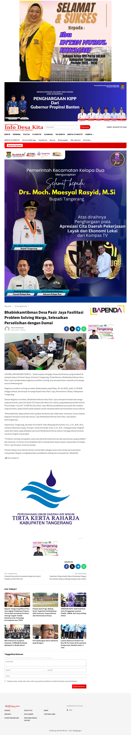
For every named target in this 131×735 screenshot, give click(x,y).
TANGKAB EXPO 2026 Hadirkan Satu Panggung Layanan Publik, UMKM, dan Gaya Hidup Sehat (73, 612)
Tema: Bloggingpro (75, 731)
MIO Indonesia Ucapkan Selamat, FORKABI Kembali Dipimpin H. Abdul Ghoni (15, 642)
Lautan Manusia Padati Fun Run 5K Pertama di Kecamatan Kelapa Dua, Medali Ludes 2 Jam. (73, 644)
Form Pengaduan (11, 718)
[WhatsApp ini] (83, 328)
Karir (46, 710)
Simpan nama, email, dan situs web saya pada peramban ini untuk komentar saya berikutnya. (42, 681)
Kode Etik (28, 710)
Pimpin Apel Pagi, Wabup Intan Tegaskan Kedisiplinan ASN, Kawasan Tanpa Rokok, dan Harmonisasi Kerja (45, 612)
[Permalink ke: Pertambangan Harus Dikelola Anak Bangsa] (45, 632)
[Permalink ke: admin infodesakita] (7, 328)
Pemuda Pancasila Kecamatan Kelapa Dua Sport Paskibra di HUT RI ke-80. (22, 576)
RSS (70, 710)
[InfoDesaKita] (24, 127)
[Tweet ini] (72, 328)
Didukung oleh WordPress (58, 731)
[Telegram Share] (78, 328)
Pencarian (85, 127)
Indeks (7, 710)
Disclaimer (28, 714)
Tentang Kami (49, 714)
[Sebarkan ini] (66, 328)
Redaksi (7, 714)
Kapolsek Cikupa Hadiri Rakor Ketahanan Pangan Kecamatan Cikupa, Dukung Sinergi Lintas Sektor (68, 576)
